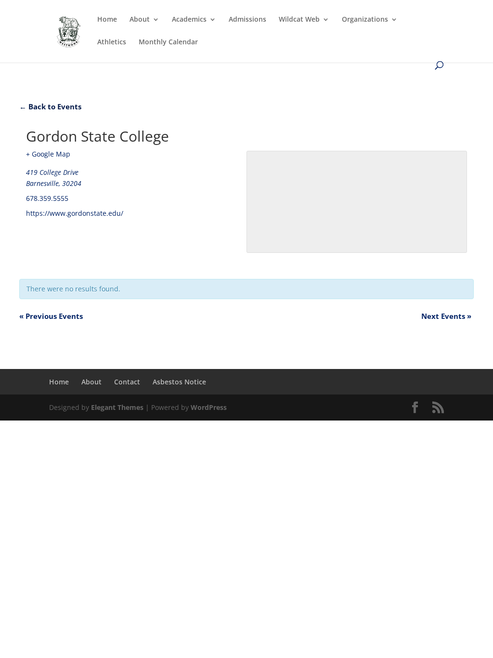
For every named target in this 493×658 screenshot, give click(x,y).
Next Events (446, 316)
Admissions (247, 20)
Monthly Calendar (168, 42)
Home (107, 20)
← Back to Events (50, 106)
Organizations (365, 20)
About (140, 20)
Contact (127, 381)
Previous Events (51, 316)
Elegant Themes (117, 407)
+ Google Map (48, 153)
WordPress (209, 407)
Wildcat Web (299, 20)
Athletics (111, 42)
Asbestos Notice (179, 381)
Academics (189, 20)
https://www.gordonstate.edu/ (74, 213)
